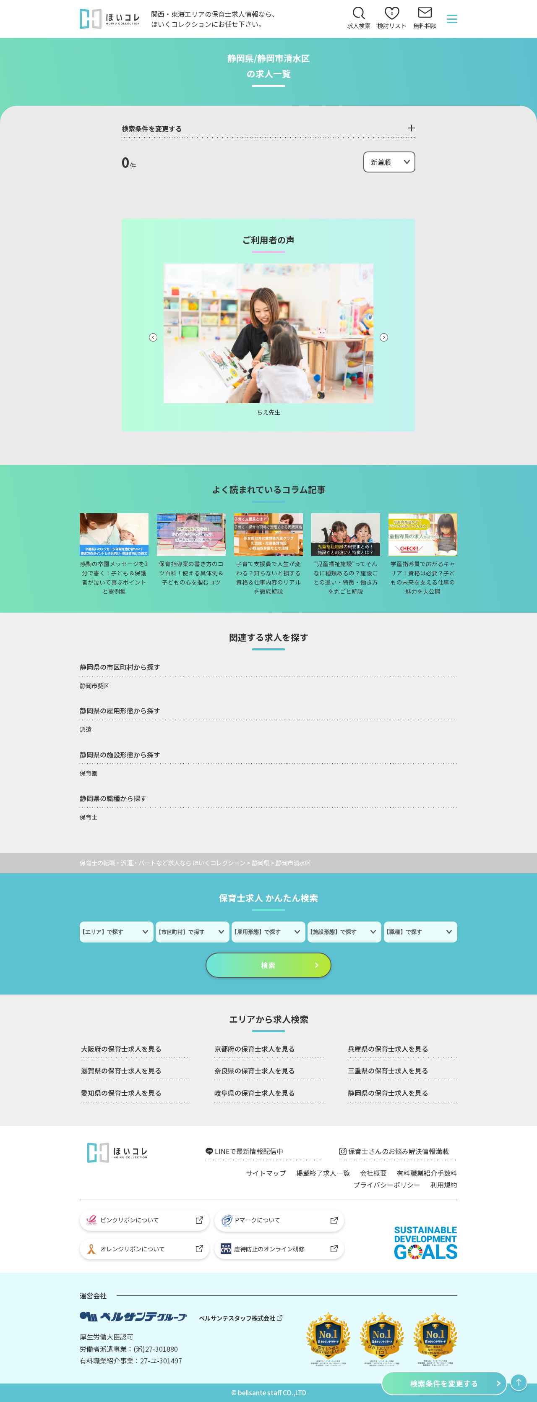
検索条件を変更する (444, 1383)
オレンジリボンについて (132, 1248)
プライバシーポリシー (386, 1185)
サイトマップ (266, 1173)
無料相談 (425, 25)
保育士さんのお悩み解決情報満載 (398, 1151)
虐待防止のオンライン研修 (268, 1248)
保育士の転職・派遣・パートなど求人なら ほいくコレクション (162, 862)
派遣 (85, 729)
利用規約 (443, 1185)
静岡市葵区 (94, 685)
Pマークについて (257, 1219)
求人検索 (358, 25)
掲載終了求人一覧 (323, 1173)
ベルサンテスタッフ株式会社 (237, 1317)
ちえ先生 (268, 411)
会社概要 (373, 1173)
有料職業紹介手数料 (427, 1173)
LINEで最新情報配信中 (249, 1151)
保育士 (88, 816)
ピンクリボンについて (129, 1219)
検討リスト (392, 20)
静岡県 (260, 862)
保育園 (88, 772)
